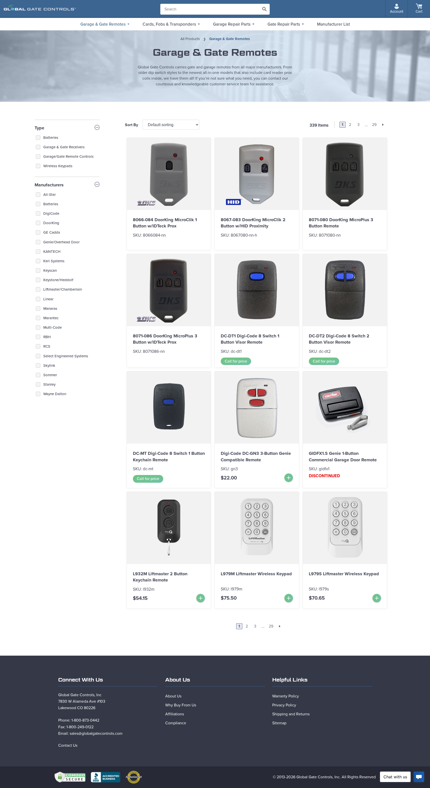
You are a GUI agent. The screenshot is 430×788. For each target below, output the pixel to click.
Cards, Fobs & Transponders (169, 24)
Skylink (49, 365)
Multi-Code (52, 327)
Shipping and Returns (291, 714)
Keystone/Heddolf (58, 280)
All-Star (49, 194)
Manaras (50, 308)
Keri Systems (53, 261)
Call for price (236, 361)
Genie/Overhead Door (61, 242)
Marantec (50, 318)
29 (374, 125)
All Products (190, 39)
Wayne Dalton (54, 394)
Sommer (50, 375)
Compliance (175, 723)
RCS (46, 346)
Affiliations (174, 714)
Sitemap (279, 723)
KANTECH (51, 251)
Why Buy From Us (180, 705)
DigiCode (51, 213)
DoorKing (51, 223)
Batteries (50, 137)
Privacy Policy (284, 705)
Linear (48, 299)
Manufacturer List (333, 24)
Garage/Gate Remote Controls (68, 156)
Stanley (49, 384)
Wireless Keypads (57, 166)
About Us (173, 696)
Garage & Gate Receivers (64, 147)
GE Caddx (51, 232)
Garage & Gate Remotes (103, 24)
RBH (47, 337)
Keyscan (50, 270)
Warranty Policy (285, 696)
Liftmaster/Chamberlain (62, 289)
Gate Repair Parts (284, 24)
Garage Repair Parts (232, 24)
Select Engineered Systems (65, 356)
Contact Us (67, 745)
